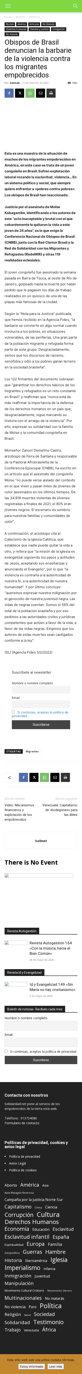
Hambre (55, 1251)
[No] (76, 1364)
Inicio (8, 17)
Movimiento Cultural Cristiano (24, 1290)
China (38, 1207)
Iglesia (58, 1259)
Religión (13, 1314)
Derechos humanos (16, 29)
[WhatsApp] (30, 93)
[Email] (40, 93)
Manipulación (19, 1283)
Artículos (34, 24)
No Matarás (48, 24)
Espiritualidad (14, 1245)
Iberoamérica (36, 1260)
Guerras (32, 1251)
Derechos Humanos (32, 1221)
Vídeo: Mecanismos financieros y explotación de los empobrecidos (19, 812)
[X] (19, 93)
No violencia (15, 1307)
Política (51, 1305)
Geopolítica (12, 1252)
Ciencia (51, 1207)
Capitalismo (18, 1206)
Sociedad (44, 1314)
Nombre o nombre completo (32, 683)
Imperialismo (22, 1267)
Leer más (55, 1366)
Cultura (48, 1214)
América (34, 17)
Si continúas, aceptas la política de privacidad (43, 1051)
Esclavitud (63, 1229)
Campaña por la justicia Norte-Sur (34, 1199)
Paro (32, 1307)
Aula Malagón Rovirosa (19, 1192)
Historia (13, 1260)
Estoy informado (31, 1366)
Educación (40, 1229)
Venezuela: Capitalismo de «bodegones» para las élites (59, 810)
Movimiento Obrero (59, 1290)
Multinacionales (23, 1297)
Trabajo (13, 1330)
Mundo (20, 17)
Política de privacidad (24, 1156)
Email (16, 698)
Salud (27, 1315)
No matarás (12, 34)
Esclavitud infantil (27, 1236)
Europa (36, 1243)
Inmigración (58, 29)
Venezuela (31, 1330)
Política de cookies (23, 1170)
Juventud (42, 1276)
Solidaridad (17, 1322)
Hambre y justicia (39, 29)
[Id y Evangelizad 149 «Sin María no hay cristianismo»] (16, 990)
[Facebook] (9, 93)
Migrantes (32, 751)
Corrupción (19, 1214)
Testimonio (48, 1322)
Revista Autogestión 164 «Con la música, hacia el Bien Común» (51, 948)
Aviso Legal (17, 1163)
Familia (55, 1244)
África (49, 1329)
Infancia (49, 1268)
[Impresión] (51, 93)
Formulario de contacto (22, 1123)
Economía (17, 1228)
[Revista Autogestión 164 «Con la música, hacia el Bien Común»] (16, 948)
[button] (7, 6)
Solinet (15, 82)
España (61, 1236)
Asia (45, 1185)
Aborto (11, 1185)
